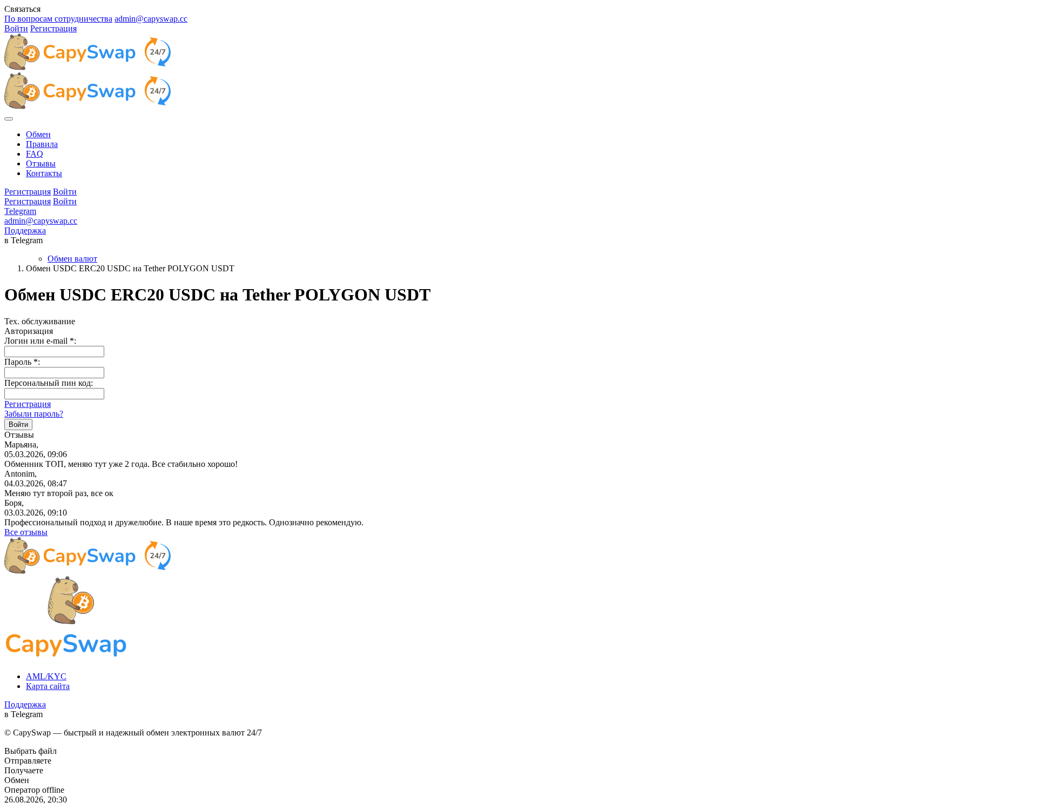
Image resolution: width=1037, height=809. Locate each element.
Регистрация (53, 28)
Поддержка (25, 230)
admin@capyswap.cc (151, 18)
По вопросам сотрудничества (58, 18)
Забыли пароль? (33, 413)
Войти (16, 28)
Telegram (20, 211)
